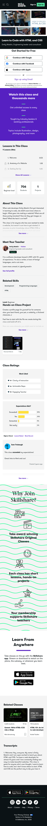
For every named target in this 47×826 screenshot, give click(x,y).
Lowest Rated (18, 436)
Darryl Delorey (17, 478)
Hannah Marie (8, 352)
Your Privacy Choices (21, 815)
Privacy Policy (9, 85)
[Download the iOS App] (15, 792)
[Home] (22, 5)
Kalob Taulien (34, 734)
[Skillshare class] (15, 715)
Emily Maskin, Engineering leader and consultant (21, 45)
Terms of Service (33, 83)
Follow (23, 246)
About (10, 807)
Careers (17, 807)
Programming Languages (28, 286)
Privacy (30, 807)
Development (9, 286)
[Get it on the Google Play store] (23, 682)
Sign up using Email (23, 79)
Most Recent (29, 436)
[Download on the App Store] (23, 674)
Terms (37, 807)
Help (23, 807)
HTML (7, 290)
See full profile (8, 271)
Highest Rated (8, 436)
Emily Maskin (17, 246)
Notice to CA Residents (24, 817)
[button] (3, 4)
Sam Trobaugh (17, 445)
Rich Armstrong (10, 734)
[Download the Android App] (32, 792)
